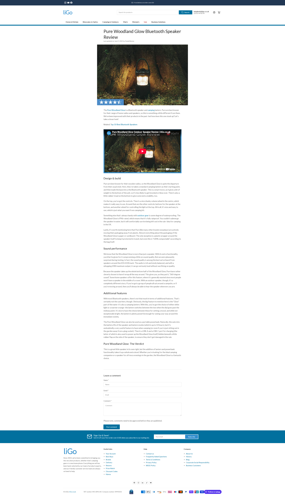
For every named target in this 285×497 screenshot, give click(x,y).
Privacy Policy (151, 462)
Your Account (111, 454)
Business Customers (193, 465)
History (189, 457)
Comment (108, 401)
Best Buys (109, 457)
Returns (109, 465)
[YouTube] (68, 3)
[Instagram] (65, 3)
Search (186, 12)
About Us (189, 454)
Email (106, 391)
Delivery (109, 462)
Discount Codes (112, 471)
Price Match (110, 468)
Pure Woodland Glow (116, 110)
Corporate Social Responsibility (197, 462)
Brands (108, 460)
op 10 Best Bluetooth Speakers (124, 124)
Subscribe (191, 437)
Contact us (150, 454)
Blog (187, 460)
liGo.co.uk (72, 492)
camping (151, 110)
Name (106, 380)
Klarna (108, 474)
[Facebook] (71, 3)
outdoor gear (143, 215)
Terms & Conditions (153, 460)
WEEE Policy (151, 465)
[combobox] (155, 12)
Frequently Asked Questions (156, 457)
